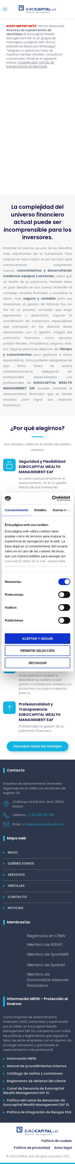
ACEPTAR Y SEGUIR (37, 638)
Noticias (13, 908)
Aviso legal (63, 1148)
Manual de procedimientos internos (34, 1066)
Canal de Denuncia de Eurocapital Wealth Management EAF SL (33, 1090)
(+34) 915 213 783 (41, 815)
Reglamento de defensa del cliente (34, 1081)
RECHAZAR (37, 662)
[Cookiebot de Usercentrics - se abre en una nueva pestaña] (53, 498)
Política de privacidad (32, 1148)
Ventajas (14, 885)
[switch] (64, 594)
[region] (37, 133)
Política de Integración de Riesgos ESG (37, 1112)
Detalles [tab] (40, 510)
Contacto (15, 897)
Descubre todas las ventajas (37, 746)
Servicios (14, 874)
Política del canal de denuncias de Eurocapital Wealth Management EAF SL (36, 1102)
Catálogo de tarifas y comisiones (33, 1073)
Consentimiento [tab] (16, 510)
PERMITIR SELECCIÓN (37, 650)
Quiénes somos (18, 863)
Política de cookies (56, 1141)
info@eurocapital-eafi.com (43, 824)
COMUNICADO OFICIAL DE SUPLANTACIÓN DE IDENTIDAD (30, 64)
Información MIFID (19, 1058)
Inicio (10, 852)
